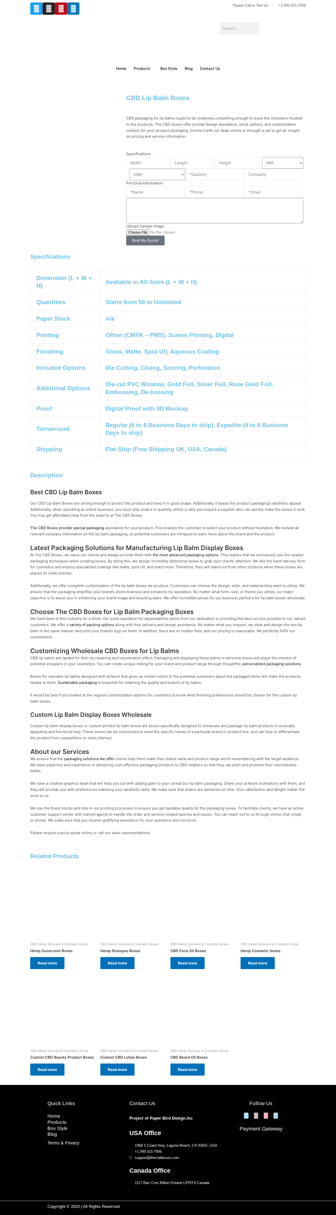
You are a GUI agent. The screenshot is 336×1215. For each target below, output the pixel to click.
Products (142, 68)
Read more (47, 963)
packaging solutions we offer (89, 758)
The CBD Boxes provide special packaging (67, 527)
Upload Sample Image (145, 226)
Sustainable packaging (77, 682)
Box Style (168, 68)
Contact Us (210, 68)
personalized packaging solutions (272, 663)
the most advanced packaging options (185, 555)
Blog (189, 68)
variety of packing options (91, 624)
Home (121, 68)
